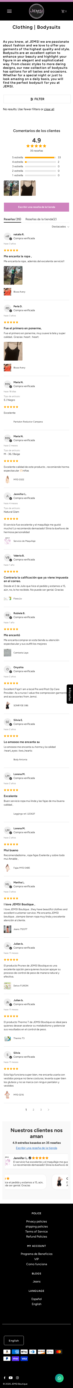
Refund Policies (36, 1236)
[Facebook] (4, 1378)
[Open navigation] (9, 11)
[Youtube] (10, 1378)
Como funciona (36, 1264)
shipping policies (36, 1226)
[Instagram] (17, 1378)
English (36, 1304)
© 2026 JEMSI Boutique (15, 1384)
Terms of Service (36, 1231)
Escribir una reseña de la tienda (36, 207)
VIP (36, 1259)
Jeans (36, 1281)
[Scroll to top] (65, 1380)
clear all (49, 109)
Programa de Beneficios (36, 1254)
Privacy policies (36, 1221)
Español (36, 1299)
